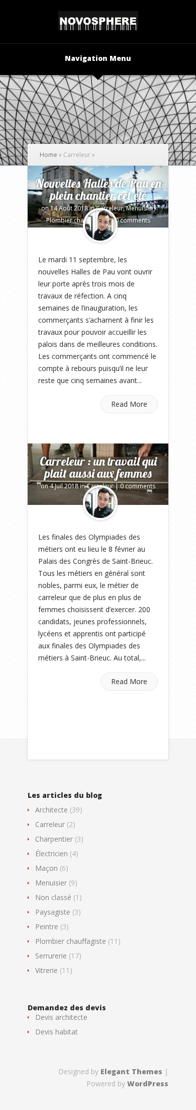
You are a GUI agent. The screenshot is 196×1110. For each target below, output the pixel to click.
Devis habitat (56, 1032)
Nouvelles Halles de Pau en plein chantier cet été (98, 189)
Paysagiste (52, 912)
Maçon (46, 868)
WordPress (147, 1083)
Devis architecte (61, 1017)
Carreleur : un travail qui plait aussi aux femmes (98, 467)
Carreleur (109, 208)
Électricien (51, 853)
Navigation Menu (98, 59)
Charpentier (54, 839)
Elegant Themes (131, 1071)
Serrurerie (51, 955)
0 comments (132, 220)
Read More (129, 404)
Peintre (46, 926)
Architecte (51, 810)
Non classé (53, 897)
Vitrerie (46, 970)
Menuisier (140, 208)
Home (48, 155)
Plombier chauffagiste (77, 220)
